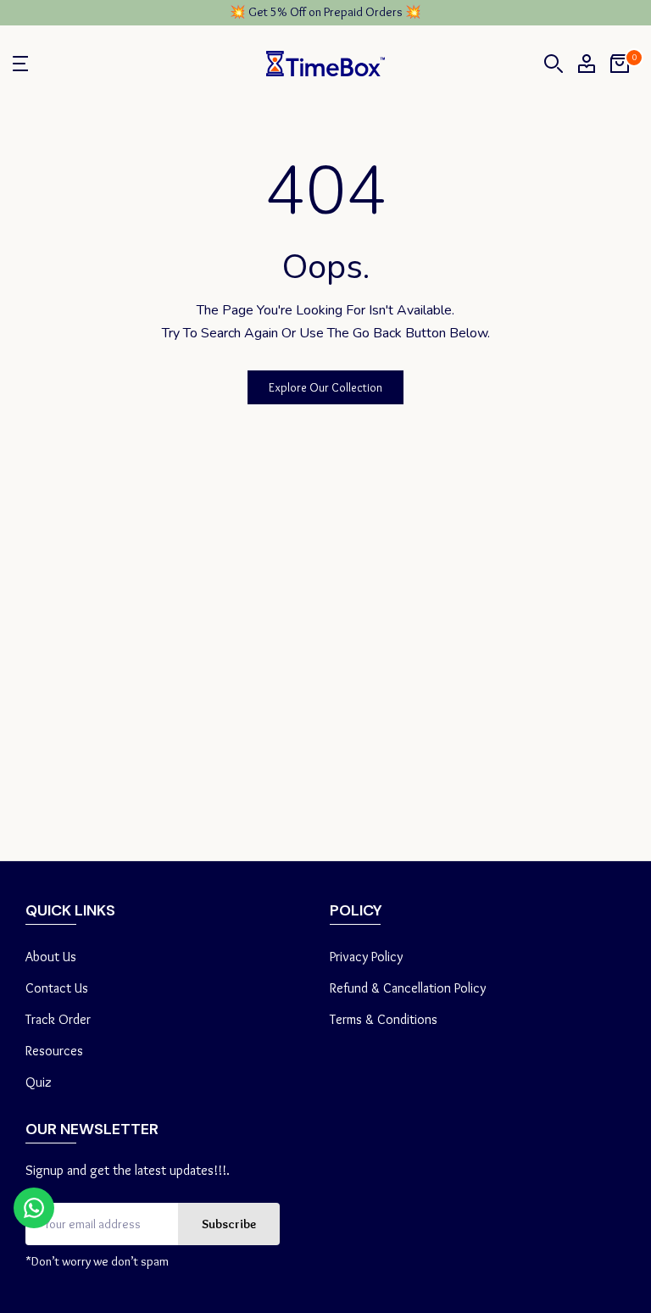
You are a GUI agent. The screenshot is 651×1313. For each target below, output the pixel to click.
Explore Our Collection (325, 387)
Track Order (58, 1019)
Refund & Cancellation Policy (408, 988)
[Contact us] (34, 1208)
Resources (54, 1051)
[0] (619, 63)
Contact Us (56, 988)
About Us (50, 957)
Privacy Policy (366, 957)
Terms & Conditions (383, 1019)
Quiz (38, 1082)
